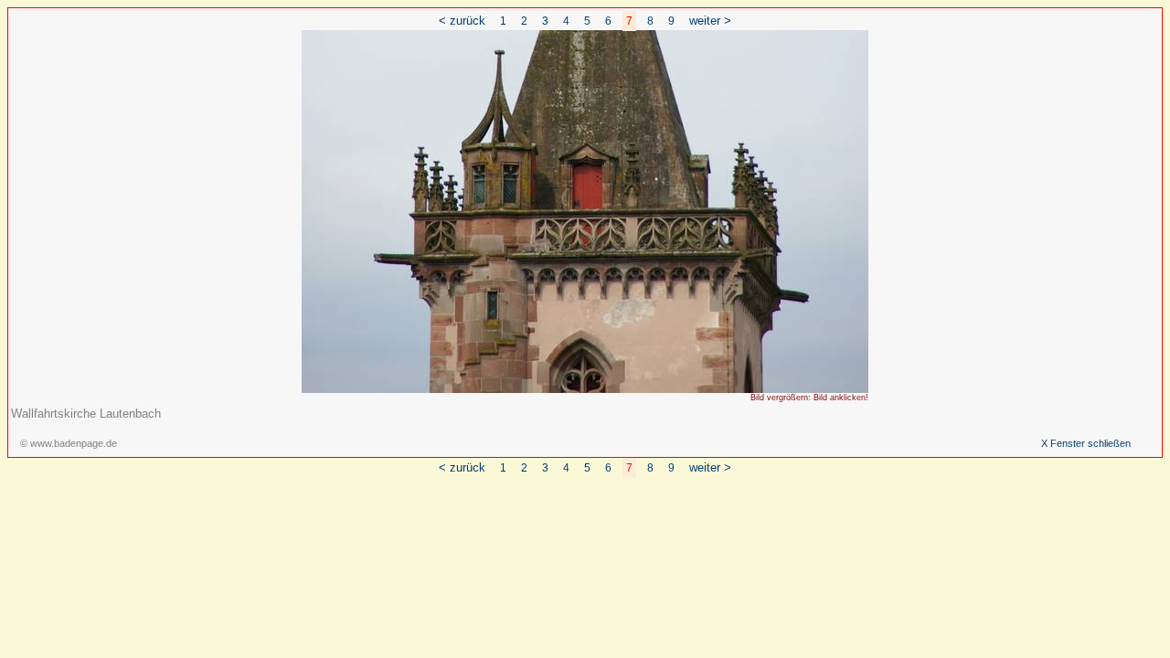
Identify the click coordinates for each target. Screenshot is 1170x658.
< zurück (462, 20)
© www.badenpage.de (68, 443)
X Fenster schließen (1086, 443)
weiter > (710, 20)
